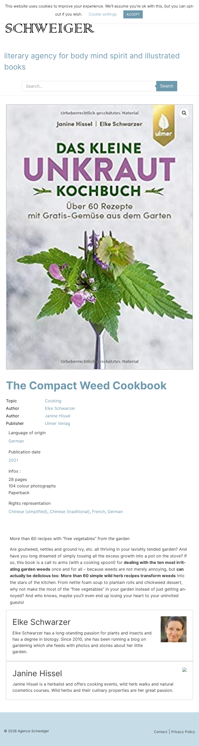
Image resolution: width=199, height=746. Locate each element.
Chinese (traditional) (70, 511)
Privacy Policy (183, 732)
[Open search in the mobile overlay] (99, 86)
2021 (13, 460)
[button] (184, 113)
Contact (160, 732)
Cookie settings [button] (103, 14)
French (98, 511)
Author (12, 408)
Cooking (53, 400)
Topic (11, 400)
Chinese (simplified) (28, 511)
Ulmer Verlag (57, 423)
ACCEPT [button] (133, 14)
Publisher (15, 423)
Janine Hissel (57, 415)
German (16, 441)
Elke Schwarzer (60, 408)
